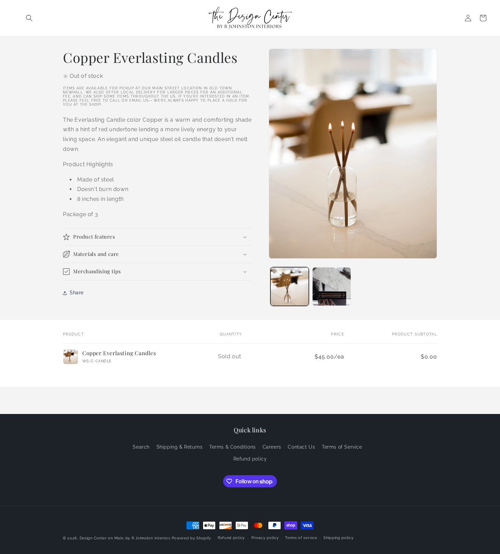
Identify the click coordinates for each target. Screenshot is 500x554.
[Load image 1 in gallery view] (289, 286)
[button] (29, 18)
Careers (272, 447)
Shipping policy (338, 538)
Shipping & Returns (179, 447)
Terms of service (301, 538)
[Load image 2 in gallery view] (331, 286)
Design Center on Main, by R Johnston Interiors (125, 538)
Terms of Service (342, 447)
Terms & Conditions (232, 447)
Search (141, 447)
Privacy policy (265, 538)
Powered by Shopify (192, 538)
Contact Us (301, 447)
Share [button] (77, 292)
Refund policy (250, 459)
